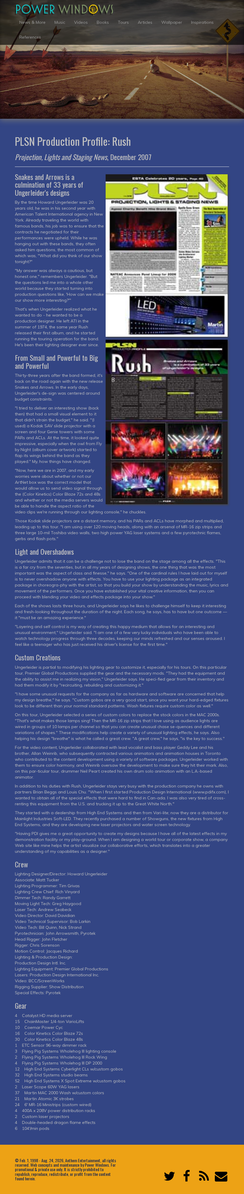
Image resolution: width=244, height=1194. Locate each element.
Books (103, 22)
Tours (123, 22)
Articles (145, 22)
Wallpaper (171, 22)
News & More (32, 22)
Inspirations (202, 22)
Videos (81, 22)
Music (59, 22)
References (30, 37)
